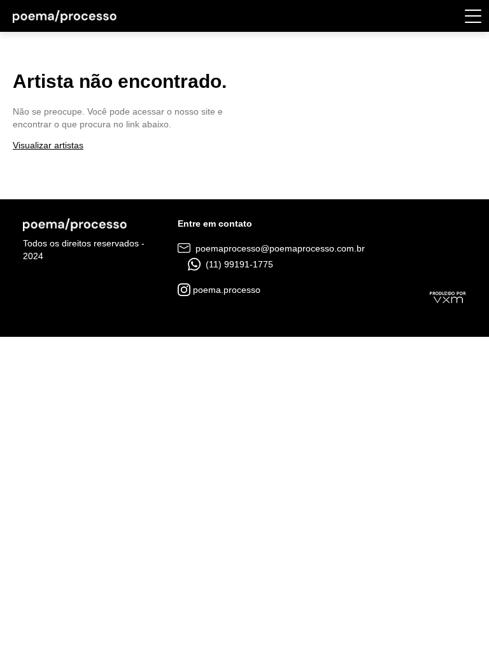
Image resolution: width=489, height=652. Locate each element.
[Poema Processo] (65, 16)
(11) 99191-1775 (238, 264)
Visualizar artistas (48, 145)
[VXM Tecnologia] (448, 296)
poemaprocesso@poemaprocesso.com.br (279, 248)
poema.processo (225, 290)
